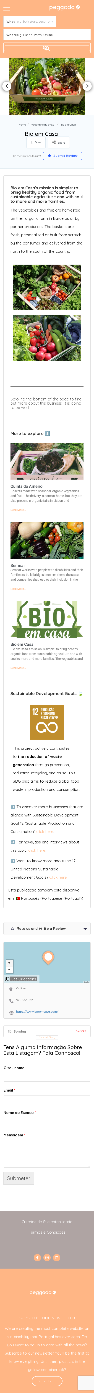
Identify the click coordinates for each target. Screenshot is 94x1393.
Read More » (18, 510)
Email (9, 1090)
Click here (58, 877)
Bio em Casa (22, 644)
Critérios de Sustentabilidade (47, 1221)
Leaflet (86, 982)
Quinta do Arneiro (26, 486)
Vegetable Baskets (42, 124)
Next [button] (87, 86)
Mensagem (14, 1135)
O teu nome (15, 1068)
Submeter (18, 1178)
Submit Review (65, 156)
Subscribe (45, 1381)
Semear (17, 565)
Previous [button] (7, 86)
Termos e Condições (47, 1232)
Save (37, 142)
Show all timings (48, 1037)
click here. (37, 850)
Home (22, 124)
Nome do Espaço (20, 1112)
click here (44, 831)
